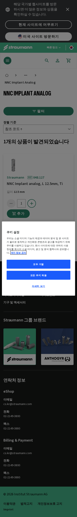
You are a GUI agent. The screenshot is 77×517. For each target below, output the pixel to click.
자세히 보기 (38, 285)
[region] (38, 259)
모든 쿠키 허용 (38, 275)
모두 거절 (38, 264)
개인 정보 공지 (18, 252)
